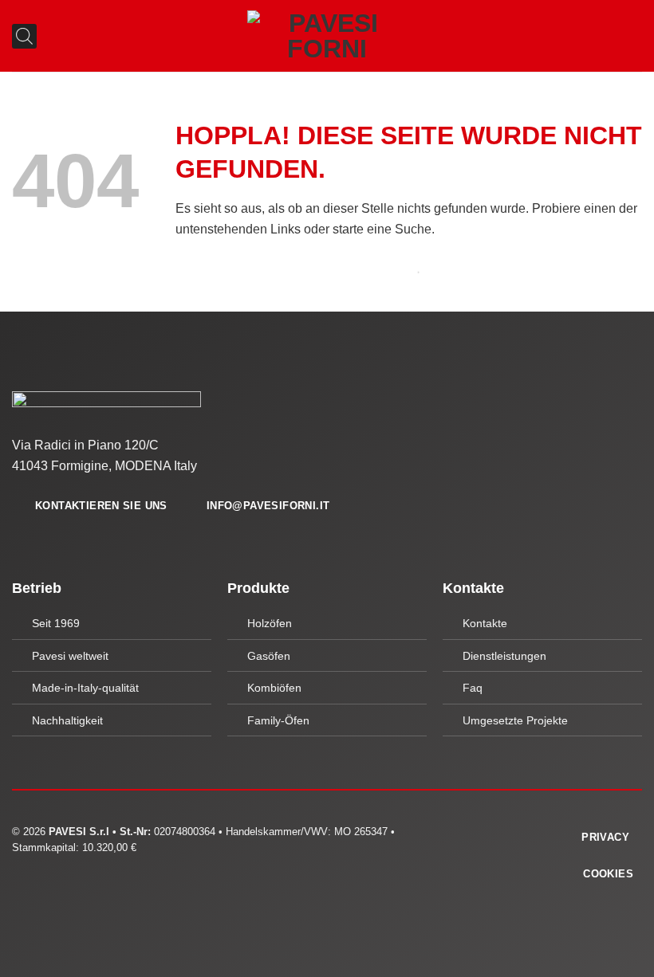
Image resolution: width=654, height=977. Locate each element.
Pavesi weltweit (70, 655)
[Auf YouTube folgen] (509, 835)
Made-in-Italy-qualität (85, 687)
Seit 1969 (56, 623)
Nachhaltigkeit (67, 720)
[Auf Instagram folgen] (490, 835)
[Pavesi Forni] (327, 35)
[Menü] (632, 35)
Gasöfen (268, 655)
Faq (473, 687)
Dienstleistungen (504, 655)
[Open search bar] (18, 36)
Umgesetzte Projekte (515, 720)
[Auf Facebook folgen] (470, 835)
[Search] (397, 272)
